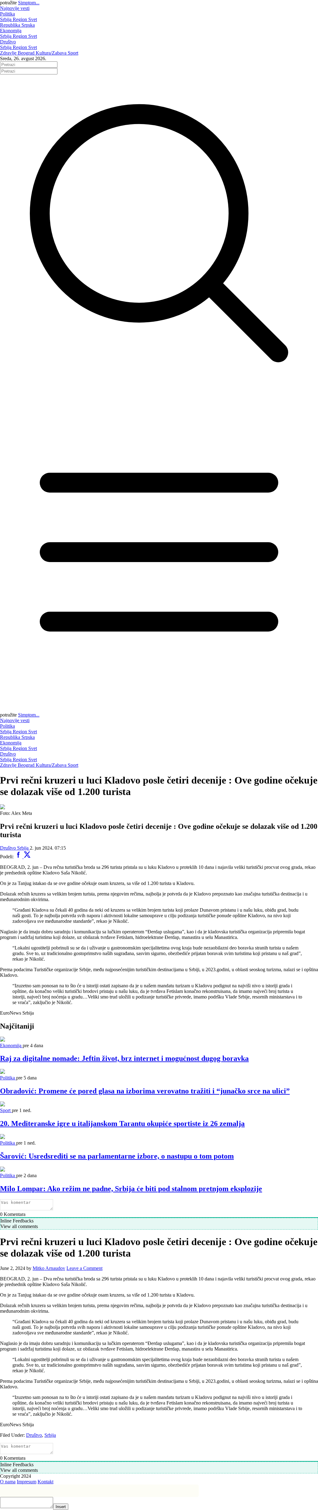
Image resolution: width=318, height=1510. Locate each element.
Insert (61, 1506)
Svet (32, 19)
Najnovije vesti (15, 8)
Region (20, 19)
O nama (8, 1481)
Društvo (8, 41)
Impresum (26, 1481)
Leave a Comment (84, 1268)
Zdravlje (9, 53)
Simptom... (28, 2)
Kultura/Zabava (52, 53)
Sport (73, 53)
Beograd (27, 53)
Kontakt (45, 1481)
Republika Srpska (17, 25)
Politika (7, 13)
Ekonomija (10, 30)
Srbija (6, 19)
